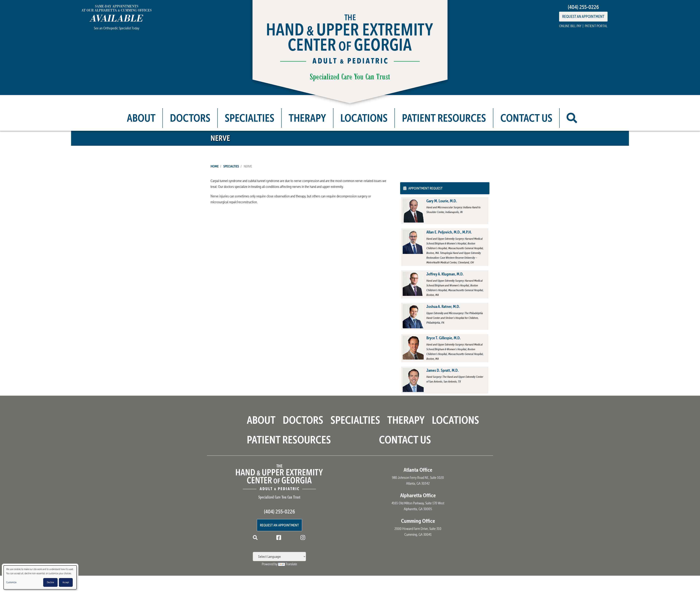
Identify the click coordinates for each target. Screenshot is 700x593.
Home (215, 166)
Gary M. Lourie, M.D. (441, 200)
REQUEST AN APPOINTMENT (583, 16)
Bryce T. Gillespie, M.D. (443, 337)
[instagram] (303, 538)
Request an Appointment (279, 525)
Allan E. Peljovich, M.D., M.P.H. (449, 232)
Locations (364, 118)
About (141, 118)
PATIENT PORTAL (596, 26)
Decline (50, 582)
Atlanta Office (418, 470)
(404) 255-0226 (583, 7)
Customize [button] (11, 582)
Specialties (249, 118)
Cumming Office (418, 521)
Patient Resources (444, 118)
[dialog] (40, 577)
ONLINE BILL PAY (570, 26)
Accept (66, 582)
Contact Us (526, 118)
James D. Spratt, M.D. (442, 370)
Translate (291, 564)
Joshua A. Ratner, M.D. (443, 306)
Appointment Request (425, 188)
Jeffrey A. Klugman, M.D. (445, 274)
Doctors (190, 118)
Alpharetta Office (418, 495)
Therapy (307, 118)
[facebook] (279, 538)
